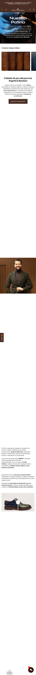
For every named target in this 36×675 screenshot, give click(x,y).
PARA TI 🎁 (2, 337)
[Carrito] (34, 10)
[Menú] (2, 9)
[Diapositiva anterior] (2, 3)
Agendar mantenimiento (18, 101)
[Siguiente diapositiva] (34, 3)
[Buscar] (6, 10)
